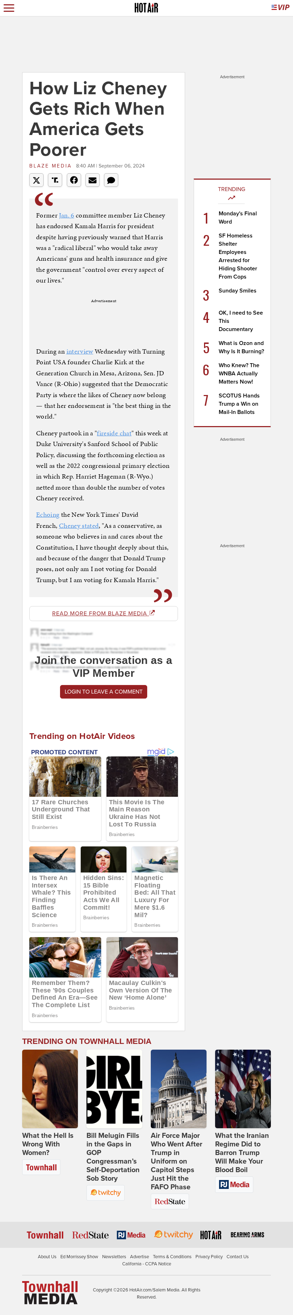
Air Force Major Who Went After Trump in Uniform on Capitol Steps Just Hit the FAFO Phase (176, 1161)
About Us (47, 1257)
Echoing (47, 514)
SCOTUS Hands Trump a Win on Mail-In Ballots (239, 404)
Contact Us (238, 1257)
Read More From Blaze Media (100, 613)
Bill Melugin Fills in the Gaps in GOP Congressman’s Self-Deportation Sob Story (113, 1157)
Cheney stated (79, 525)
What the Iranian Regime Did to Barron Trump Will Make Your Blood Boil (242, 1152)
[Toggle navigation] (9, 8)
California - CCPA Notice (146, 1264)
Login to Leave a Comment (104, 691)
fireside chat (114, 433)
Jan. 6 (66, 215)
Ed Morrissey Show (79, 1257)
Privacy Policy (209, 1257)
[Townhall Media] (50, 1292)
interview (79, 351)
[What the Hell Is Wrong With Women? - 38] (50, 1089)
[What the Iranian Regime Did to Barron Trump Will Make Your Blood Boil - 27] (243, 1089)
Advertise (139, 1257)
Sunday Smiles (238, 290)
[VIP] (280, 8)
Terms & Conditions (172, 1257)
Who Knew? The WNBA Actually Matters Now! (239, 373)
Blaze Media (51, 166)
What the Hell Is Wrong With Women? (48, 1144)
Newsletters (114, 1257)
